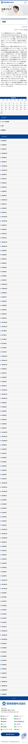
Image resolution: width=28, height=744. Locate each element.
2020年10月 (4, 246)
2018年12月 (4, 284)
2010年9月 (4, 643)
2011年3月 (4, 618)
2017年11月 (4, 326)
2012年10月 (4, 538)
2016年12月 (4, 356)
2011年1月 (4, 626)
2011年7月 (4, 601)
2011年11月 (4, 584)
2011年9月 (4, 592)
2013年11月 (4, 487)
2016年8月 (4, 368)
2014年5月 (4, 461)
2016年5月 (4, 377)
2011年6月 (4, 605)
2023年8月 (4, 191)
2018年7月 (4, 297)
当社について (5, 716)
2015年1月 (4, 428)
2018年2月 (4, 314)
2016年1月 (4, 385)
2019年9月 (4, 267)
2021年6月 (4, 229)
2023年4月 (4, 195)
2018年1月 (4, 318)
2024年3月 (4, 183)
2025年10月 (4, 153)
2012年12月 (4, 529)
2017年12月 (4, 322)
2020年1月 (4, 263)
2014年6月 (4, 457)
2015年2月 (4, 423)
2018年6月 (4, 301)
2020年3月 (4, 259)
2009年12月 (4, 681)
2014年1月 (4, 478)
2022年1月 (4, 212)
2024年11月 (4, 170)
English (18, 729)
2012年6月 (4, 554)
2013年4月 (4, 512)
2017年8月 (4, 330)
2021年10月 (4, 221)
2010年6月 (4, 656)
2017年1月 (4, 352)
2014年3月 (4, 470)
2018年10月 (4, 288)
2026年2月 (4, 144)
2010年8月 (4, 647)
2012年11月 (4, 533)
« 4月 (1, 113)
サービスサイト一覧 (7, 729)
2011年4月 (4, 614)
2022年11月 (4, 199)
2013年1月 (4, 525)
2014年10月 (4, 440)
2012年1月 (4, 576)
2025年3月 (4, 161)
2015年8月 (4, 402)
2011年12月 (4, 580)
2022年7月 (4, 204)
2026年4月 (4, 140)
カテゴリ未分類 (5, 121)
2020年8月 (4, 254)
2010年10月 (4, 639)
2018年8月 (4, 292)
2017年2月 (4, 347)
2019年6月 (4, 271)
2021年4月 (4, 233)
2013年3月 (4, 516)
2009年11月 (4, 685)
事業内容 (4, 719)
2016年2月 (4, 381)
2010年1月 (4, 677)
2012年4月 (4, 563)
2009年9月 (4, 694)
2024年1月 (4, 187)
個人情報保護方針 (20, 721)
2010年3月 (4, 668)
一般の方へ (18, 724)
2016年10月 (4, 364)
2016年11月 (4, 360)
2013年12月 (4, 483)
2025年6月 (4, 157)
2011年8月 (4, 597)
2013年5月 (4, 508)
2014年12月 (4, 432)
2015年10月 (4, 398)
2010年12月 (4, 630)
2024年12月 (4, 166)
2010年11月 (4, 635)
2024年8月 (4, 174)
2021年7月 (4, 225)
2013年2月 (4, 521)
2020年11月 (4, 242)
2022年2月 (4, 208)
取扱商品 (4, 721)
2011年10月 (4, 588)
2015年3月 (4, 419)
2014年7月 (4, 453)
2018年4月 (4, 309)
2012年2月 (4, 571)
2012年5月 (4, 559)
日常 (2, 125)
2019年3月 (4, 280)
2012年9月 (4, 542)
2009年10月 (4, 690)
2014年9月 (4, 445)
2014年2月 (4, 474)
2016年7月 (4, 373)
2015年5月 (4, 411)
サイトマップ (19, 726)
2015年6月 (4, 407)
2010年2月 (4, 673)
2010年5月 (4, 660)
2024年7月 (4, 178)
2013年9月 (4, 495)
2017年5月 (4, 339)
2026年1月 (4, 149)
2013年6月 (4, 504)
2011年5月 (4, 609)
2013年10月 (4, 491)
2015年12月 (4, 390)
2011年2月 (4, 622)
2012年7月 (4, 550)
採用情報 (4, 726)
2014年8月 (4, 449)
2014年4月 (4, 466)
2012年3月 (4, 567)
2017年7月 (4, 335)
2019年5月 (4, 275)
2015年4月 (4, 415)
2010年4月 (4, 664)
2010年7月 (4, 652)
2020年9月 (4, 250)
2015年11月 (4, 394)
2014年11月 (4, 436)
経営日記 (3, 130)
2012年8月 (4, 546)
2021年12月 (4, 216)
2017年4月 (4, 343)
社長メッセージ (19, 716)
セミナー (4, 724)
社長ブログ (18, 719)
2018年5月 (4, 305)
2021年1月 (4, 237)
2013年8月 (4, 499)
